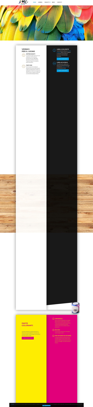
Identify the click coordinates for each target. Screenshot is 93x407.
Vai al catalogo (63, 58)
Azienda (40, 2)
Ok (43, 405)
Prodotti (47, 2)
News (53, 2)
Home (34, 2)
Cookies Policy (47, 405)
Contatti (59, 2)
